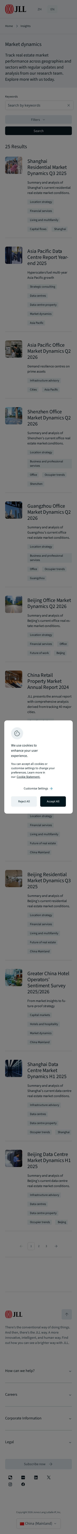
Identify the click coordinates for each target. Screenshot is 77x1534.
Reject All (24, 801)
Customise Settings (38, 788)
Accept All (53, 801)
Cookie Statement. (28, 777)
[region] (38, 767)
